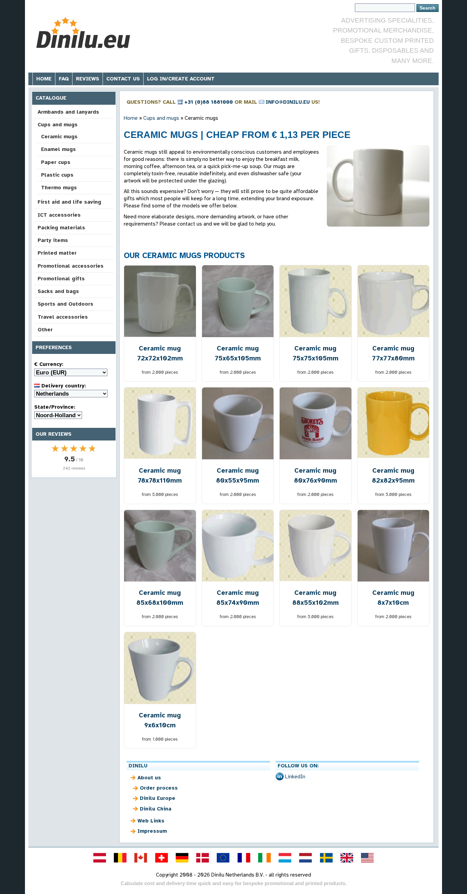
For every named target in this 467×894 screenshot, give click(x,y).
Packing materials (61, 228)
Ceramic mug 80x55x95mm (237, 475)
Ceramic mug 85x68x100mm (159, 597)
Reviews (87, 79)
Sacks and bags (58, 291)
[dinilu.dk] (202, 858)
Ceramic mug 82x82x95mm (393, 475)
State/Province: (54, 407)
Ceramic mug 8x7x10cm (393, 597)
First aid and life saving (69, 202)
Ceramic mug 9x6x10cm (160, 720)
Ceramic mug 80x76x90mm (315, 475)
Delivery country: (63, 386)
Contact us (123, 79)
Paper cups (55, 162)
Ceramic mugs (59, 136)
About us (149, 778)
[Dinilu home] (84, 32)
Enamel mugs (58, 149)
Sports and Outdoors (65, 304)
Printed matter (57, 253)
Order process (159, 788)
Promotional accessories (71, 266)
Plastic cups (57, 175)
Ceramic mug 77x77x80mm (393, 353)
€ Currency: (48, 364)
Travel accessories (63, 317)
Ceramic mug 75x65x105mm (238, 353)
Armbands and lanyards (68, 112)
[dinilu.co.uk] (346, 858)
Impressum (152, 831)
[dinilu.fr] (243, 858)
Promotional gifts (61, 279)
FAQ (64, 79)
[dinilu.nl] (305, 858)
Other (45, 330)
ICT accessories (59, 215)
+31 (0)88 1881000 (208, 102)
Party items (53, 240)
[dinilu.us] (367, 858)
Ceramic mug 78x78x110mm (160, 475)
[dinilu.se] (326, 858)
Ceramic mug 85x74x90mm (237, 597)
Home (44, 79)
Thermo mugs (59, 187)
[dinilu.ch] (161, 858)
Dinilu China (155, 809)
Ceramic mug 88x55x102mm (315, 597)
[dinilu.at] (99, 858)
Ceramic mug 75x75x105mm (315, 353)
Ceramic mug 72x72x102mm (160, 353)
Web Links (150, 821)
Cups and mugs (58, 125)
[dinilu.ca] (140, 858)
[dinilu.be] (120, 858)
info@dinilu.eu (288, 102)
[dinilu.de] (181, 858)
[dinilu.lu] (285, 858)
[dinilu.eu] (223, 858)
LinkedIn (295, 777)
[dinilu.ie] (264, 858)
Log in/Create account (181, 79)
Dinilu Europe (157, 798)
